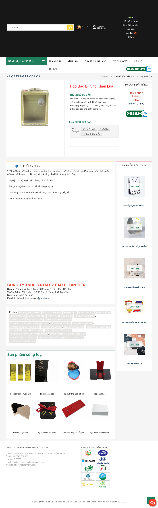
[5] (88, 468)
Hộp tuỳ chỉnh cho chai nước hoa (67, 334)
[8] (103, 476)
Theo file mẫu (92, 133)
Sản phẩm (72, 61)
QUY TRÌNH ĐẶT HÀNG (95, 61)
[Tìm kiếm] (70, 27)
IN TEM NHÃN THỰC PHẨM (134, 322)
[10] (103, 484)
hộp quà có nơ (17, 316)
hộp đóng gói (86, 312)
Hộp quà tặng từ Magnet (58, 330)
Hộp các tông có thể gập (73, 432)
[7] (88, 476)
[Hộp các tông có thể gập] (73, 414)
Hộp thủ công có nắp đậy (23, 337)
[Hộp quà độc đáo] (20, 414)
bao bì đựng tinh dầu (29, 312)
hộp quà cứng (17, 319)
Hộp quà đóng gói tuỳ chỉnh (24, 326)
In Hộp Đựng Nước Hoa (23, 76)
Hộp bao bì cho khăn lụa (22, 341)
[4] (88, 452)
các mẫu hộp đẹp (52, 312)
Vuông (104, 128)
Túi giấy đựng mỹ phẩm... (134, 205)
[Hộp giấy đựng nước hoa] (20, 375)
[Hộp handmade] (100, 375)
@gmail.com (43, 298)
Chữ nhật (89, 128)
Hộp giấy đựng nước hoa (20, 393)
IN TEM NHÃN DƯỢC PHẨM (134, 246)
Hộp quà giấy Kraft (84, 316)
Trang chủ (55, 61)
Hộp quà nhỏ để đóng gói (58, 319)
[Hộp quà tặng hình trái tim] (73, 375)
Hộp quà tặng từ (47, 393)
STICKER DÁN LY (134, 363)
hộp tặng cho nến (60, 323)
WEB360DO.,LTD (117, 501)
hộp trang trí (34, 319)
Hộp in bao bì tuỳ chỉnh (60, 316)
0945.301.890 (136, 103)
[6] (103, 468)
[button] (152, 502)
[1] (103, 460)
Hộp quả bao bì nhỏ (51, 326)
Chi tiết (134, 186)
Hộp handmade (100, 393)
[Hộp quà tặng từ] (47, 375)
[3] (103, 452)
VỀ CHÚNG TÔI (120, 61)
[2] (88, 460)
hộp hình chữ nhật (82, 323)
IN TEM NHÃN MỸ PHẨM (134, 287)
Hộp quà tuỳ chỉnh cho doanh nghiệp (29, 323)
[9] (88, 484)
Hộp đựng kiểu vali (73, 326)
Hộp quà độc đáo (20, 432)
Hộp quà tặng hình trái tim (73, 393)
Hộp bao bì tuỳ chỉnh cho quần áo (100, 433)
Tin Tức (53, 68)
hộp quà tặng (103, 312)
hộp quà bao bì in (36, 316)
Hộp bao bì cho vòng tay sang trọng (28, 334)
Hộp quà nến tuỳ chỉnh (46, 432)
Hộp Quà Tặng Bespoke (98, 326)
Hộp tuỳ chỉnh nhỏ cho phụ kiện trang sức (61, 337)
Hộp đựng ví (70, 312)
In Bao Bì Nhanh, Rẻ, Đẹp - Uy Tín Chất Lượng (75, 501)
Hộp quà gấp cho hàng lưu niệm (26, 330)
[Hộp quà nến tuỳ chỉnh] (47, 414)
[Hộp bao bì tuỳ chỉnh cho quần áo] (100, 414)
